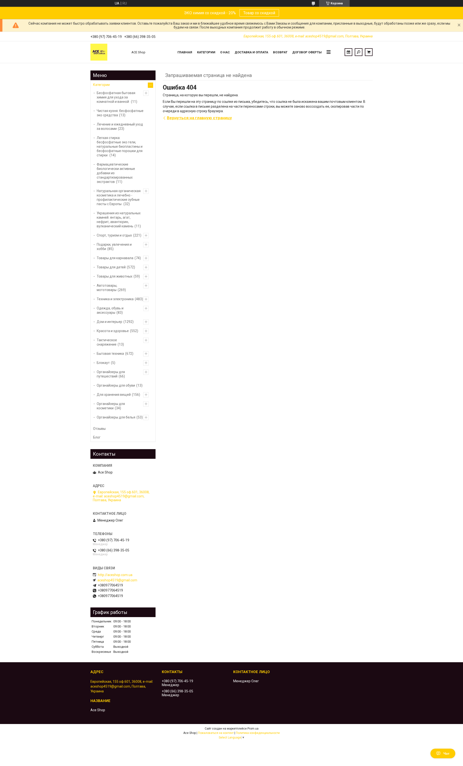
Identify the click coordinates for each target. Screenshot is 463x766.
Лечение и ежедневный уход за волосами (120, 126)
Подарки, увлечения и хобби (114, 247)
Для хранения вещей (114, 395)
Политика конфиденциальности (258, 733)
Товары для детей (111, 267)
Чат (446, 753)
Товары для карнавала (115, 258)
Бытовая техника (110, 353)
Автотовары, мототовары (107, 288)
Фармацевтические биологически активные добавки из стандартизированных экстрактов (116, 173)
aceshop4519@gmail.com (117, 580)
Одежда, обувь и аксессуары (110, 310)
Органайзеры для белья (116, 417)
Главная (184, 52)
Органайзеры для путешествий (111, 374)
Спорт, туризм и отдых (114, 235)
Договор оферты (307, 52)
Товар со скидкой (259, 13)
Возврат (280, 52)
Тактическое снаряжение (107, 342)
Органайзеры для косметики (111, 406)
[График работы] (348, 52)
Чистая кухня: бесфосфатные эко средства (120, 113)
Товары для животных (114, 276)
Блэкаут (103, 363)
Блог (97, 437)
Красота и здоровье (113, 331)
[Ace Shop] (108, 52)
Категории (206, 52)
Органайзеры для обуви (116, 385)
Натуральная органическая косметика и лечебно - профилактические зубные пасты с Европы (119, 197)
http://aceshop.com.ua (115, 575)
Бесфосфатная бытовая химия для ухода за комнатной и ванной (116, 97)
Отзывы (99, 429)
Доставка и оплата (251, 52)
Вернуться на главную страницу (199, 117)
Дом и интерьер (109, 322)
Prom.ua (253, 728)
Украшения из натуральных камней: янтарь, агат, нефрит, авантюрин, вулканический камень (119, 219)
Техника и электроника (115, 299)
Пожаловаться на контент (216, 733)
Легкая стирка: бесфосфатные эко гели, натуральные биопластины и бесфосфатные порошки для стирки (120, 146)
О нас (225, 52)
